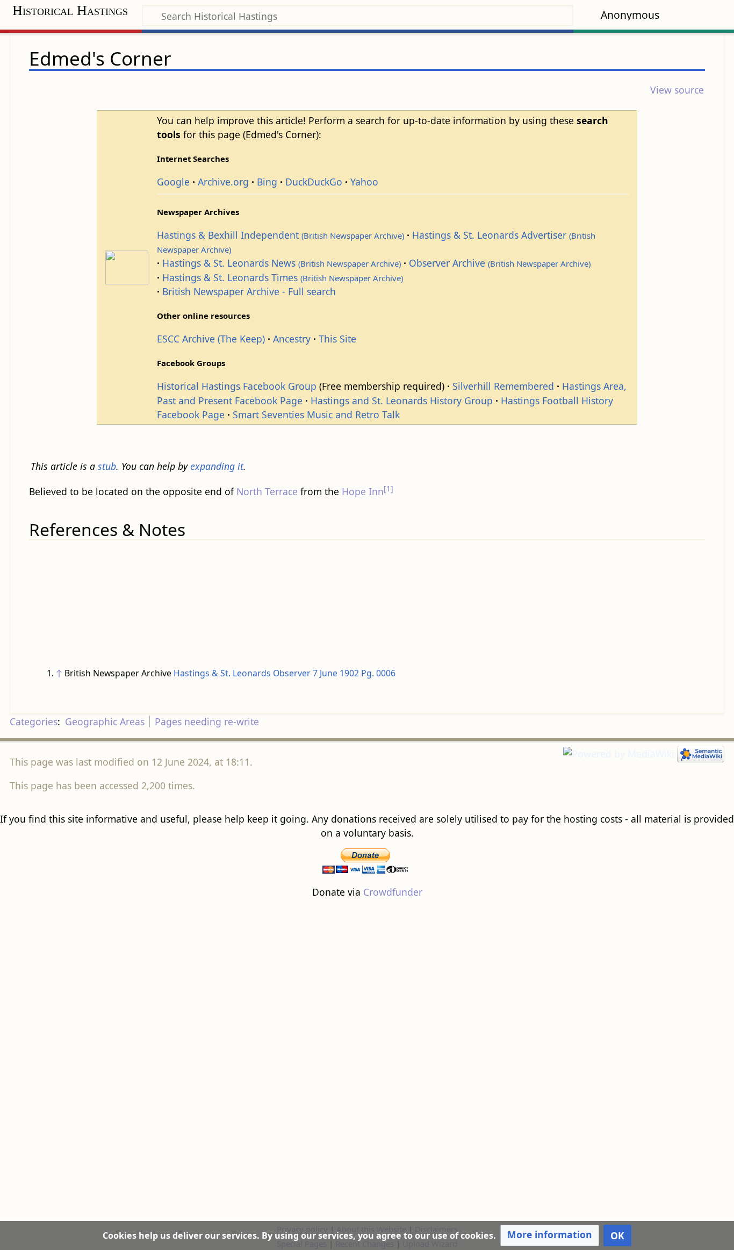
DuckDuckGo (313, 181)
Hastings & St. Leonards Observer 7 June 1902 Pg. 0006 (284, 673)
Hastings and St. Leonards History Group (402, 400)
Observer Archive (500, 262)
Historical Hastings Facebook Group (236, 386)
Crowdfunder (392, 891)
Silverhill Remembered (503, 386)
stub (107, 466)
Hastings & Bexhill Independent (280, 234)
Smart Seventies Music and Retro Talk (316, 414)
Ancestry (292, 338)
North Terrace (267, 491)
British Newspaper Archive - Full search (249, 291)
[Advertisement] (367, 1060)
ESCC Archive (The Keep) (211, 338)
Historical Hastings (70, 10)
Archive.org (223, 181)
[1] (388, 488)
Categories (33, 721)
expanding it (216, 466)
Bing (267, 181)
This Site (337, 338)
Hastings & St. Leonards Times (282, 277)
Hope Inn (363, 491)
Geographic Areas (105, 721)
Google (173, 181)
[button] (549, 1235)
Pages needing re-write (207, 721)
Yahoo (364, 181)
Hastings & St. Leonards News (281, 262)
